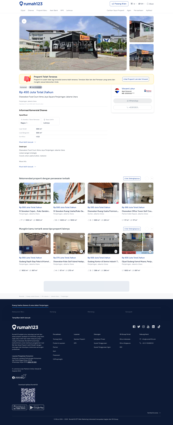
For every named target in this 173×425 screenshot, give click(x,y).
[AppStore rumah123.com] (19, 407)
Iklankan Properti (79, 339)
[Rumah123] (30, 3)
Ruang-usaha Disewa (32, 296)
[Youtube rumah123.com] (148, 326)
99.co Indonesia (125, 339)
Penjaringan (64, 296)
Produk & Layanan (59, 343)
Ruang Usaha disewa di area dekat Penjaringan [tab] (30, 305)
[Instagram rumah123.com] (143, 326)
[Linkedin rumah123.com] (153, 327)
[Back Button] (24, 21)
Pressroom (56, 355)
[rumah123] (25, 328)
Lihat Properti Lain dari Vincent (135, 79)
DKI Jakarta (45, 296)
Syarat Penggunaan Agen (102, 347)
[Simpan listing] (47, 186)
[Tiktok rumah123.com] (159, 327)
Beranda (21, 296)
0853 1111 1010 (32, 362)
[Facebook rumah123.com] (134, 326)
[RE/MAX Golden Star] (147, 90)
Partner (55, 347)
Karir (54, 351)
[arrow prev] (147, 178)
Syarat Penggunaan (100, 343)
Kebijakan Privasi (99, 339)
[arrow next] (152, 178)
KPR (75, 343)
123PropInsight (58, 359)
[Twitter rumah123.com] (138, 326)
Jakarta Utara (55, 296)
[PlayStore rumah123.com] (36, 407)
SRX (121, 347)
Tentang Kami (57, 339)
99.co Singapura (125, 343)
